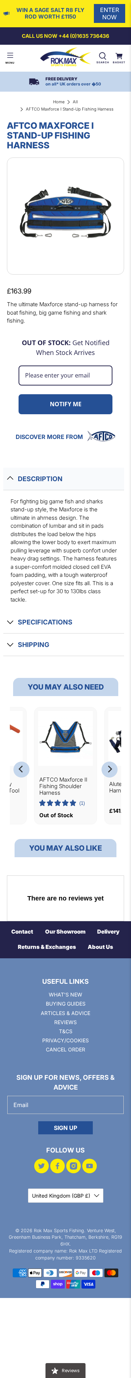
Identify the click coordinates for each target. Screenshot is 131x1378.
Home (59, 101)
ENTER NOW (109, 13)
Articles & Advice (65, 1013)
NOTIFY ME (66, 404)
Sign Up (65, 1127)
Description (40, 479)
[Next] (110, 770)
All (75, 101)
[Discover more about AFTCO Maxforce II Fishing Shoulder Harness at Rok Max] (65, 738)
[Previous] (21, 770)
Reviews (65, 1022)
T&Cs (65, 1031)
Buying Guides (66, 1003)
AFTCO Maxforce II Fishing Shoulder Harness (63, 786)
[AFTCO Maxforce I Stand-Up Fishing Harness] (65, 216)
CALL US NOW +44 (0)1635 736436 (65, 36)
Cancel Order (65, 1049)
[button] (62, 803)
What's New (65, 994)
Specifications (45, 622)
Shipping (33, 644)
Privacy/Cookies (65, 1040)
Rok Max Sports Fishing (59, 1230)
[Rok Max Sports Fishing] (65, 58)
